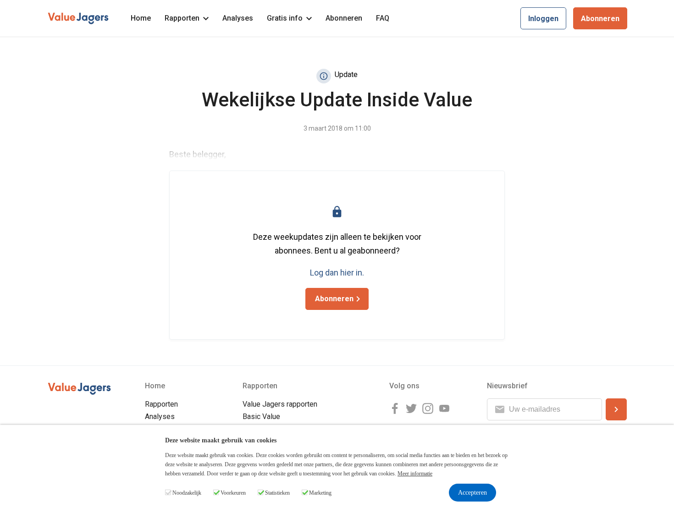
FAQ (382, 18)
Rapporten (182, 18)
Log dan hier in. (337, 272)
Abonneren (344, 18)
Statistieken (277, 493)
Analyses (237, 18)
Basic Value (261, 416)
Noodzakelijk (186, 493)
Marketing (320, 493)
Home (141, 18)
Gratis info (285, 18)
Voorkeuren (233, 493)
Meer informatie (415, 473)
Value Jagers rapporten (280, 404)
